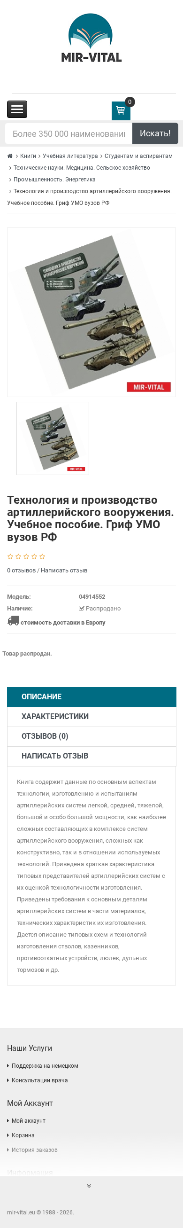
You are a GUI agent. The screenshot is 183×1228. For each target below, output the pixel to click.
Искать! (155, 133)
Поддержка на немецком (45, 1066)
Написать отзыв (64, 570)
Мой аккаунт (29, 1121)
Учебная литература (70, 156)
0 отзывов (21, 570)
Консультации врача (40, 1080)
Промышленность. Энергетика (55, 179)
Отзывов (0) (45, 736)
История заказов (35, 1150)
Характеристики (55, 716)
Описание (41, 696)
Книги (28, 156)
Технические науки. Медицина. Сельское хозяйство (82, 167)
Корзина (23, 1135)
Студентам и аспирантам (139, 156)
